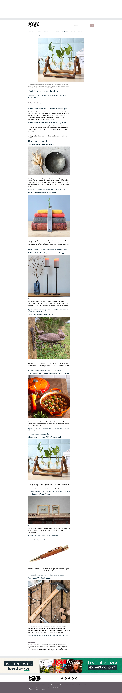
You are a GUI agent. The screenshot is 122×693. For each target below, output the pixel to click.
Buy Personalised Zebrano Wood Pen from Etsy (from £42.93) (46, 575)
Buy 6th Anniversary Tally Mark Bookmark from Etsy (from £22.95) (47, 250)
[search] (92, 25)
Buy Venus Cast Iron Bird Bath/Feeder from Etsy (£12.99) (44, 370)
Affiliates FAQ (49, 87)
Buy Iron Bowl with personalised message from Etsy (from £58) (46, 189)
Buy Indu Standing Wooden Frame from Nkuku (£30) (43, 535)
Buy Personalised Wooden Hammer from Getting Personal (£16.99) (47, 635)
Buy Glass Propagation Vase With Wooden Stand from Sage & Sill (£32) (49, 491)
